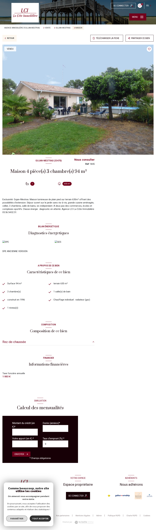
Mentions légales (83, 516)
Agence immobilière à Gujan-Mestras (22, 28)
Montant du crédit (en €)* (23, 425)
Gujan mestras (63, 28)
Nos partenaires (62, 516)
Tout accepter (40, 518)
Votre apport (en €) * (23, 438)
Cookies (146, 516)
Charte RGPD (131, 516)
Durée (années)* (51, 423)
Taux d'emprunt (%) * (53, 438)
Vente (48, 28)
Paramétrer (16, 518)
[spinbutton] (55, 443)
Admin (99, 516)
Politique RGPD (114, 516)
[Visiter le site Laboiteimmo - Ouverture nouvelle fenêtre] (83, 522)
